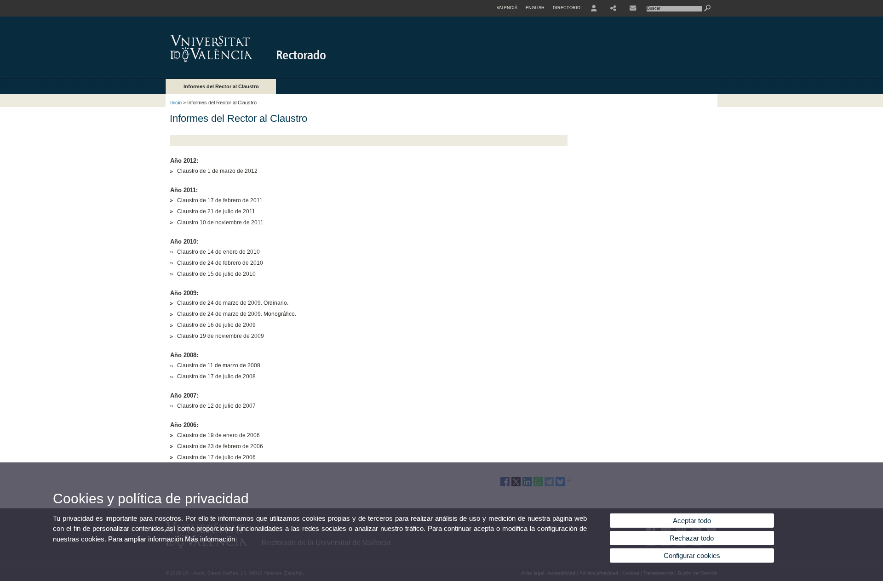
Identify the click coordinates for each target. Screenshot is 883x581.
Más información (210, 539)
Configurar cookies (692, 555)
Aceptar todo (692, 520)
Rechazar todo (692, 538)
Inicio (176, 102)
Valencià (507, 8)
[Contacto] (633, 8)
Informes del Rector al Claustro (221, 86)
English (535, 8)
